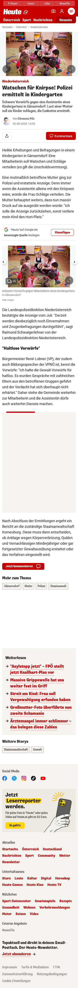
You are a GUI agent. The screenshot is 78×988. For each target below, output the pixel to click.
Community (46, 856)
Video (34, 914)
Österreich (11, 20)
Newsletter (11, 862)
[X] (14, 778)
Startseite (7, 27)
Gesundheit (10, 908)
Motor (7, 914)
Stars (6, 878)
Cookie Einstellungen (16, 981)
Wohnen (29, 908)
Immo (31, 3)
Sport (26, 20)
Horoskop (62, 878)
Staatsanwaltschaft (16, 750)
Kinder (28, 586)
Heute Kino (35, 885)
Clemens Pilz (26, 119)
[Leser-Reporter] (53, 11)
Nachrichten (11, 856)
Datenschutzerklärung (17, 974)
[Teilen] (6, 136)
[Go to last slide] (3, 261)
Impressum (9, 967)
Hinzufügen (62, 232)
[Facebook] (4, 778)
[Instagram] (23, 778)
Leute (19, 878)
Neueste (65, 20)
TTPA (56, 967)
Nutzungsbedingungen (52, 974)
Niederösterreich (39, 27)
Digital (46, 878)
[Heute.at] (12, 11)
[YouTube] (43, 778)
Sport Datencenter (16, 901)
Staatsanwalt (58, 586)
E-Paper (13, 3)
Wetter (64, 856)
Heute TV (54, 885)
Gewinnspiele (45, 901)
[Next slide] (74, 261)
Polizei (41, 586)
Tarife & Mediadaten (35, 967)
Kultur (32, 878)
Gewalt (37, 750)
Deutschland (52, 849)
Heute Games (12, 885)
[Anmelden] (61, 11)
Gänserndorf (11, 586)
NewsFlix (65, 3)
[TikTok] (33, 778)
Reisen (21, 914)
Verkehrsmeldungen (54, 908)
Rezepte (65, 901)
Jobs (47, 3)
